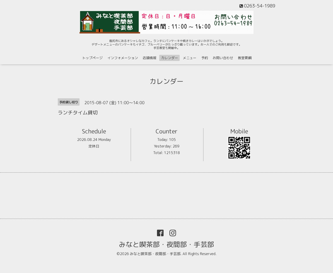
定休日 (93, 146)
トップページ (92, 58)
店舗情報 (149, 58)
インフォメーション (122, 58)
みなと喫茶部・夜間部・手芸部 (166, 244)
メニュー (189, 58)
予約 (204, 58)
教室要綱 (244, 58)
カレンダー (169, 58)
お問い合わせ (223, 58)
